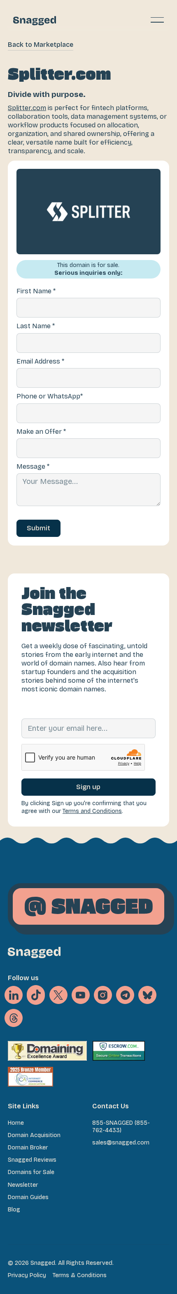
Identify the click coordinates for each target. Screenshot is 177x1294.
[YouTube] (81, 995)
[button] (157, 19)
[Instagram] (103, 995)
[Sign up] (88, 787)
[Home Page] (34, 19)
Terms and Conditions (92, 811)
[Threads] (14, 1018)
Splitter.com (27, 108)
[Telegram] (125, 995)
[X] (36, 995)
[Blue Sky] (147, 995)
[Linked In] (14, 995)
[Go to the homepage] (34, 952)
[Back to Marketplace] (40, 45)
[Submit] (38, 528)
